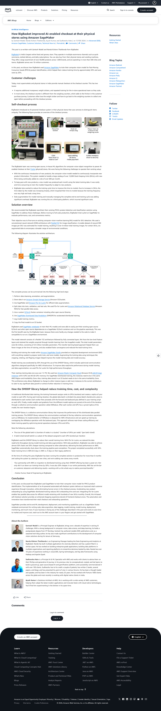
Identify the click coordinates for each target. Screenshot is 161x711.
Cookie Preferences (41, 703)
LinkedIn (114, 114)
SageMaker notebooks (31, 327)
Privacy (16, 703)
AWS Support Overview (126, 671)
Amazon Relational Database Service (81, 306)
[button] (32, 10)
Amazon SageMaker (51, 67)
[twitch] (135, 699)
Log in (56, 618)
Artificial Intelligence (20, 29)
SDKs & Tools (88, 658)
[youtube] (138, 699)
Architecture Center (56, 671)
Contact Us (121, 653)
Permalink (60, 43)
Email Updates (117, 119)
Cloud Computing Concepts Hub (27, 667)
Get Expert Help (123, 676)
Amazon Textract (115, 86)
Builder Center (88, 653)
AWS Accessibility (124, 680)
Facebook (115, 111)
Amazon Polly (114, 76)
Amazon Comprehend (117, 68)
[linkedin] (127, 699)
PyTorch (27, 312)
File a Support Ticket (125, 658)
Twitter (114, 108)
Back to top (79, 689)
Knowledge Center (124, 667)
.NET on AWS (87, 662)
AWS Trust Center (55, 662)
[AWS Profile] (154, 3)
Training (51, 658)
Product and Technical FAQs (59, 676)
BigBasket (15, 54)
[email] (146, 699)
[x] (119, 699)
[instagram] (131, 699)
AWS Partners (54, 685)
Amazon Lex (113, 73)
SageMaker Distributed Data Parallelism (32, 316)
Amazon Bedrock (115, 65)
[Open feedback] (158, 355)
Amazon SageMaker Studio (51, 352)
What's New (113, 43)
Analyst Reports (55, 680)
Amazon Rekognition (117, 81)
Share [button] (83, 43)
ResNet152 (55, 223)
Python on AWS (88, 667)
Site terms (27, 703)
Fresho (33, 169)
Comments (72, 43)
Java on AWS (87, 671)
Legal (119, 685)
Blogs (16, 680)
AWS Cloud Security (22, 671)
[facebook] (123, 699)
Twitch (114, 116)
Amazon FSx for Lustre (37, 303)
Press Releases (20, 685)
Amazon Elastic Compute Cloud (69, 373)
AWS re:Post (122, 662)
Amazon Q (113, 78)
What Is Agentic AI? (22, 662)
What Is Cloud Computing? (25, 658)
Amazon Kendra (115, 70)
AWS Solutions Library (57, 667)
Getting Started (115, 40)
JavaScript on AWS (90, 680)
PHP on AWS (87, 676)
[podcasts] (142, 699)
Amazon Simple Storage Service (38, 299)
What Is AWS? (20, 653)
